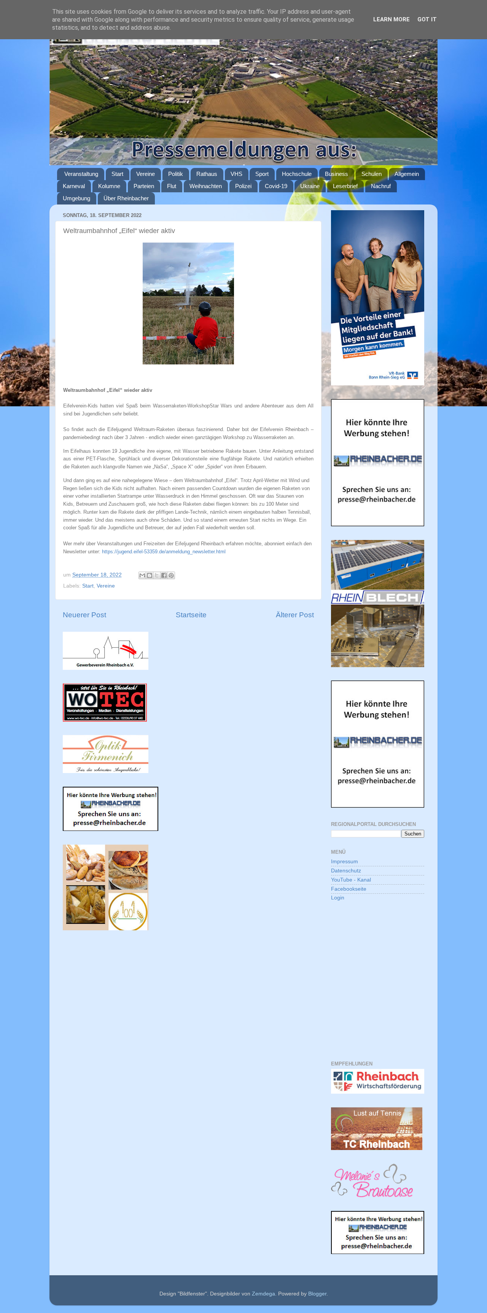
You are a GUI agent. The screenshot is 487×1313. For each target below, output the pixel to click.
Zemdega (263, 1294)
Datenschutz (346, 871)
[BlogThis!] (149, 575)
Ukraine (310, 186)
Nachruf (381, 186)
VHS (236, 174)
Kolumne (109, 186)
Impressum (344, 861)
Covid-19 (276, 186)
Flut (171, 186)
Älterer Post (295, 615)
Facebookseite (348, 889)
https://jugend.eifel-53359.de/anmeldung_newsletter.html (164, 551)
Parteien (144, 186)
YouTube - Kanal (351, 880)
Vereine (145, 174)
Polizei (243, 186)
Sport (262, 174)
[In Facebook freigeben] (164, 575)
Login (337, 898)
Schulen (371, 174)
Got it (427, 19)
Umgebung (76, 198)
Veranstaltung (81, 174)
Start (117, 174)
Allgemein (407, 174)
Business (336, 174)
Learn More (391, 19)
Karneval (74, 186)
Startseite (191, 615)
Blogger (317, 1294)
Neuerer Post (84, 615)
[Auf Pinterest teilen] (171, 575)
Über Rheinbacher (126, 198)
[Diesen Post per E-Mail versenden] (142, 575)
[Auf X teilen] (157, 575)
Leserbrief (345, 186)
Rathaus (206, 174)
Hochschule (297, 174)
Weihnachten (205, 186)
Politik (175, 174)
